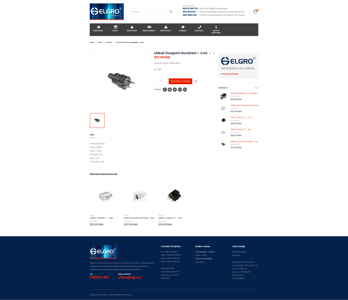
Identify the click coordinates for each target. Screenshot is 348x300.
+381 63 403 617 (172, 258)
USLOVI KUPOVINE (216, 31)
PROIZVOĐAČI (149, 30)
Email (185, 90)
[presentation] (255, 88)
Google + (180, 90)
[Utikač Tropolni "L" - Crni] (223, 120)
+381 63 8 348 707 (173, 255)
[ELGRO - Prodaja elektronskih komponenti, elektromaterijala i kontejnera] (107, 11)
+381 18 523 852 (171, 251)
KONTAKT (199, 30)
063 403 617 (189, 11)
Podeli (157, 89)
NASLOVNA (98, 30)
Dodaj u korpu (182, 81)
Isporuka (236, 255)
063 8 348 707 (190, 8)
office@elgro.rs (129, 277)
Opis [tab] (92, 135)
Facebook (165, 90)
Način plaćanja (239, 252)
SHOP (114, 30)
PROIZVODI (132, 30)
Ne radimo (200, 262)
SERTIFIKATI (165, 30)
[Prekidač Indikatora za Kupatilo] (223, 96)
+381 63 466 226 (173, 261)
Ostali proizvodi (229, 74)
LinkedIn (175, 90)
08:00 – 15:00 (200, 255)
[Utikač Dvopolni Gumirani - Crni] (223, 144)
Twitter (170, 90)
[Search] (171, 11)
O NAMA (182, 30)
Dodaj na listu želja (196, 81)
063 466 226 (190, 15)
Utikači (92, 215)
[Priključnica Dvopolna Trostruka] (223, 108)
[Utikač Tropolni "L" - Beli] (223, 132)
